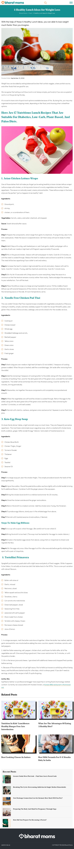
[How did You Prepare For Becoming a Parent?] (7, 823)
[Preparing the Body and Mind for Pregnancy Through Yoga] (7, 812)
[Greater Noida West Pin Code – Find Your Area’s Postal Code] (7, 779)
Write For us (5, 845)
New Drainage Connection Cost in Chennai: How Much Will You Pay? (38, 798)
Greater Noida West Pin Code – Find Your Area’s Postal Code (35, 776)
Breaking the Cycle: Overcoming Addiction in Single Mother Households (39, 787)
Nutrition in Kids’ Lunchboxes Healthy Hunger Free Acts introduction (15, 726)
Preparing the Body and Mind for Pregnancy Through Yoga (34, 809)
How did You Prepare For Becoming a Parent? (30, 820)
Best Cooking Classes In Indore (16, 757)
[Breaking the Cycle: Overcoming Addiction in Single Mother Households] (7, 790)
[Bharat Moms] (12, 2)
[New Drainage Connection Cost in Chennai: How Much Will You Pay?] (7, 801)
